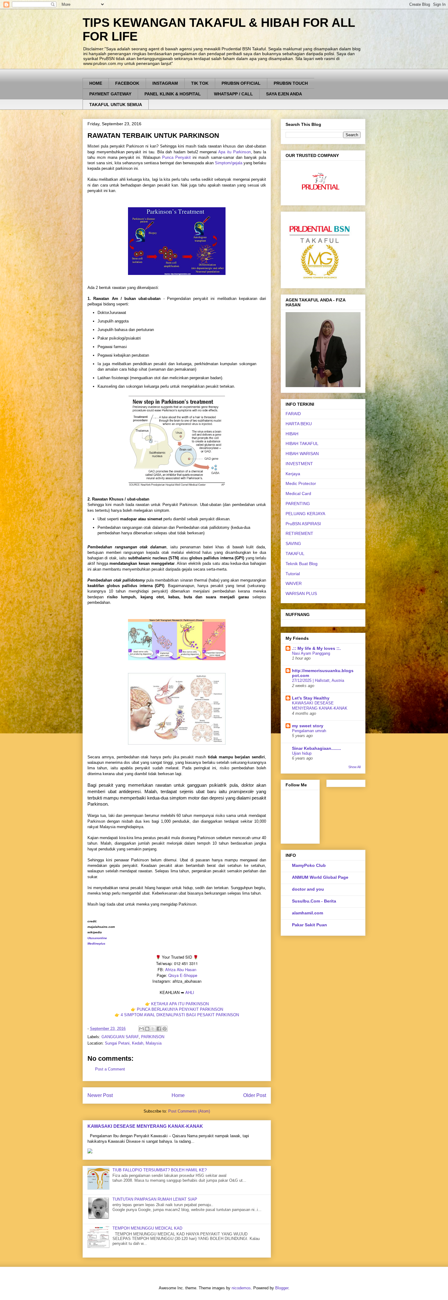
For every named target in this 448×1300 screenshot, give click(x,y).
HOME (95, 83)
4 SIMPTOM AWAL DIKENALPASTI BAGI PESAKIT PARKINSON (180, 1015)
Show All (354, 767)
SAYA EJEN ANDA (284, 93)
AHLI (189, 992)
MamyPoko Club (309, 865)
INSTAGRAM (165, 83)
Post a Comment (110, 1069)
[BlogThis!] (147, 1029)
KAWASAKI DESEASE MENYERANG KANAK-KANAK (145, 1126)
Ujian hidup (301, 753)
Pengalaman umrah (309, 730)
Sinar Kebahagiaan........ (316, 748)
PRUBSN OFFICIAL (241, 83)
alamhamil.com (307, 912)
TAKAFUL (295, 553)
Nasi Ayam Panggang (311, 653)
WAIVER (294, 583)
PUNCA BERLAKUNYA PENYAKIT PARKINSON (180, 1009)
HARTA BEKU (299, 423)
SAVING (293, 543)
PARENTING (298, 503)
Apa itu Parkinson (234, 152)
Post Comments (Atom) (189, 1111)
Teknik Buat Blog (302, 563)
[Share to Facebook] (159, 1029)
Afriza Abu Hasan (180, 969)
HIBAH (292, 433)
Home (178, 1095)
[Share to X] (153, 1029)
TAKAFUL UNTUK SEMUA (115, 104)
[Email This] (141, 1029)
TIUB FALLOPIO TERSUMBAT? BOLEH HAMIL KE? (159, 1170)
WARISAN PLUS (301, 593)
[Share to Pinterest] (165, 1029)
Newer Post (100, 1095)
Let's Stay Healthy (310, 698)
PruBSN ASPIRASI (303, 523)
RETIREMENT (299, 533)
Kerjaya (293, 473)
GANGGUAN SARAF (120, 1037)
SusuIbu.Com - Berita (314, 901)
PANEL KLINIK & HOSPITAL (172, 93)
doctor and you (308, 889)
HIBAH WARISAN (302, 453)
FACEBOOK (127, 83)
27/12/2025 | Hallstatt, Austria (318, 680)
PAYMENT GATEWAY (110, 93)
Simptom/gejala (228, 163)
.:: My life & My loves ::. (316, 648)
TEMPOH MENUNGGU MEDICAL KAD (147, 1228)
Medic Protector (301, 483)
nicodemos (241, 1288)
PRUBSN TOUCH (291, 83)
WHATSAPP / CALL (233, 93)
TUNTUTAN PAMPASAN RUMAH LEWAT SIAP (154, 1199)
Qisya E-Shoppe (182, 975)
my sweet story (307, 725)
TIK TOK (199, 83)
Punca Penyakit (176, 157)
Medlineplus (96, 943)
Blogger (281, 1288)
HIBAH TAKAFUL (302, 443)
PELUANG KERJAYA (305, 513)
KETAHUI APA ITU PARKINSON (180, 1004)
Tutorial (293, 573)
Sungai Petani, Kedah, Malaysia (133, 1043)
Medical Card (298, 493)
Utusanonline (97, 938)
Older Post (254, 1095)
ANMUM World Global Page (320, 877)
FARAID (293, 413)
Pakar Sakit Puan (309, 924)
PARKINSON (152, 1037)
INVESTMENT (299, 463)
